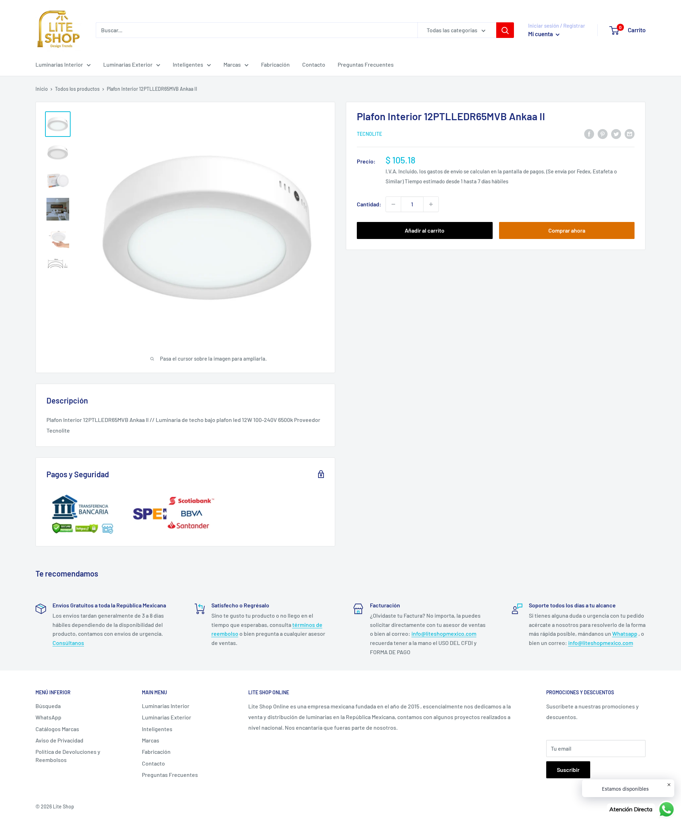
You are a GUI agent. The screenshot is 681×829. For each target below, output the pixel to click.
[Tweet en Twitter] (616, 133)
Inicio (41, 89)
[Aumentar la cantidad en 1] (430, 204)
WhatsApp (48, 717)
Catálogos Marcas (57, 728)
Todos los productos (77, 89)
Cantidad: (369, 204)
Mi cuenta (541, 33)
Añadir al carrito (424, 230)
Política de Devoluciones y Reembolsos (67, 755)
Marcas (232, 64)
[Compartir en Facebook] (589, 133)
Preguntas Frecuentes (366, 64)
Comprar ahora (566, 230)
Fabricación (275, 64)
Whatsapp (624, 633)
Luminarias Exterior (128, 64)
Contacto (313, 64)
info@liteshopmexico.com (443, 633)
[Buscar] (505, 30)
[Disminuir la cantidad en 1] (393, 204)
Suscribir (568, 769)
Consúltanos (68, 642)
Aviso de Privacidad (59, 740)
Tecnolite (369, 134)
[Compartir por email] (630, 133)
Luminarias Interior (59, 64)
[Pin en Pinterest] (603, 133)
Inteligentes (188, 64)
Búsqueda (48, 705)
